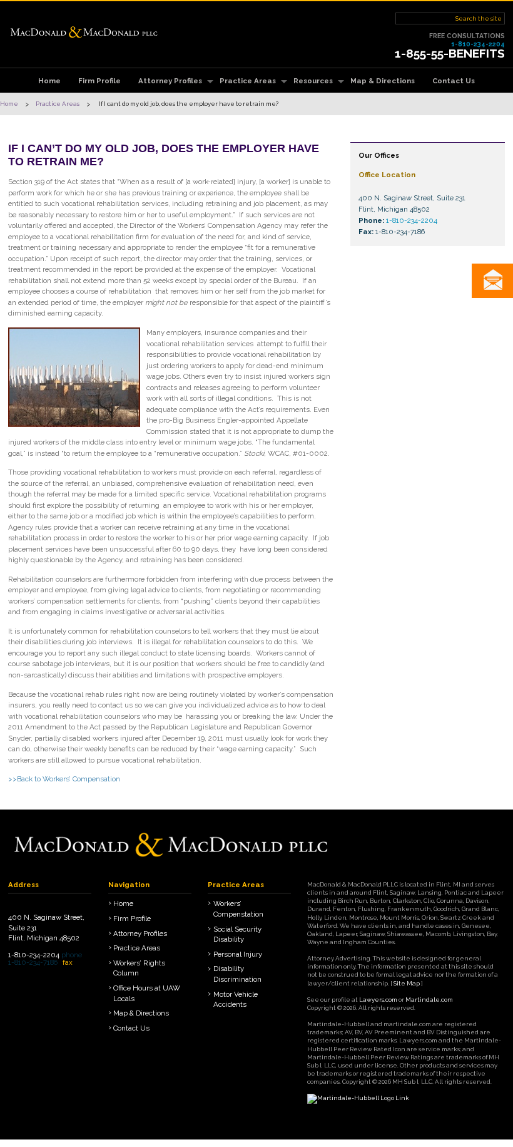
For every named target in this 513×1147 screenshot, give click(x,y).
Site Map (407, 983)
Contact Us (453, 80)
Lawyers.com (378, 999)
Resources (313, 80)
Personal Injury (237, 954)
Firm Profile (99, 80)
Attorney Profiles (170, 80)
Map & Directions (382, 80)
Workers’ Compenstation (238, 908)
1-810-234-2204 (478, 44)
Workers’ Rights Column (139, 968)
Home (49, 80)
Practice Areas (248, 80)
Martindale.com (429, 999)
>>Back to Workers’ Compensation (64, 778)
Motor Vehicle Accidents (235, 999)
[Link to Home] (84, 30)
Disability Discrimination (237, 974)
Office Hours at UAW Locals (146, 993)
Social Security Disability (237, 934)
